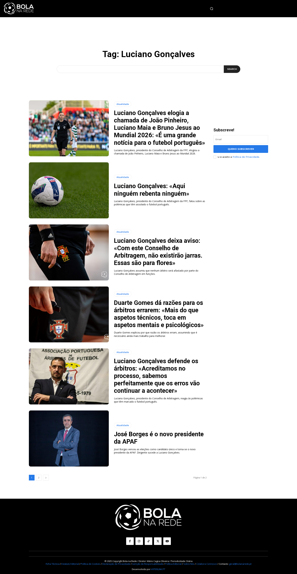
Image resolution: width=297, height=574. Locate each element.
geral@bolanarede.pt (240, 563)
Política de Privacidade (246, 156)
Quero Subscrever (241, 149)
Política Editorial (173, 563)
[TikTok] (148, 541)
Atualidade (123, 104)
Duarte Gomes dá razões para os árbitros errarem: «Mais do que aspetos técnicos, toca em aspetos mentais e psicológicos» (159, 314)
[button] (211, 8)
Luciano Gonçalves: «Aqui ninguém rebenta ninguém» (151, 189)
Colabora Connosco (206, 563)
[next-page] (46, 477)
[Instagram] (139, 541)
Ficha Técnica (52, 563)
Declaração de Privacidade (116, 563)
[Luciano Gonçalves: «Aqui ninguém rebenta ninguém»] (69, 190)
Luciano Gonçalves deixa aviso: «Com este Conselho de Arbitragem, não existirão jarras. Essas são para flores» (158, 252)
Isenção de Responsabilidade (147, 563)
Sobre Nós (188, 563)
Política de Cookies (90, 563)
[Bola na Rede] (18, 8)
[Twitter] (158, 541)
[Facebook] (130, 541)
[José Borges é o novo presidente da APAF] (69, 438)
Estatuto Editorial (70, 563)
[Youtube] (167, 541)
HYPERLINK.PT (158, 569)
